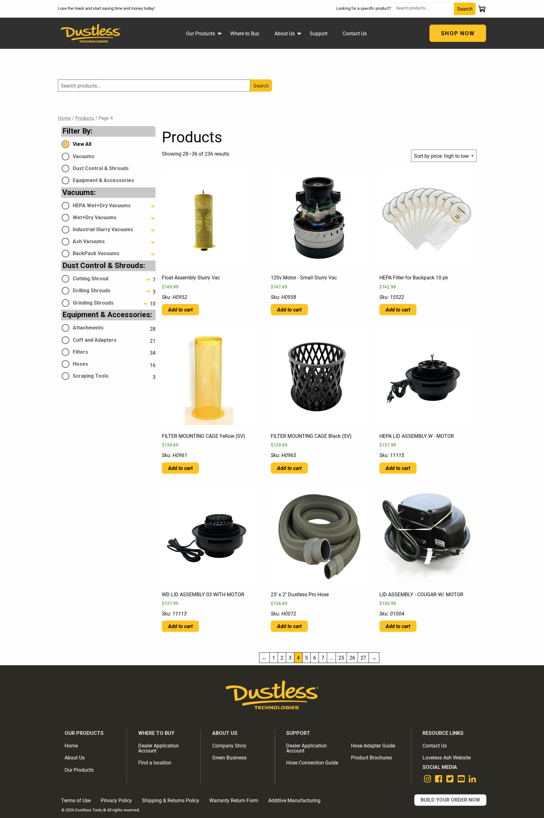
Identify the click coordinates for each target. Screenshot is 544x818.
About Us (75, 757)
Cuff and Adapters (94, 340)
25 (341, 657)
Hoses (80, 364)
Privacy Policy (116, 800)
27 (363, 657)
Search (465, 8)
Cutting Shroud (90, 279)
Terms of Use (76, 800)
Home (64, 118)
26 (352, 657)
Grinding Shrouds (93, 303)
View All (82, 144)
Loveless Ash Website (446, 757)
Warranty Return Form (233, 800)
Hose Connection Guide (312, 762)
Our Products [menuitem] (200, 33)
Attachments (88, 328)
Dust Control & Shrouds (101, 168)
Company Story (229, 745)
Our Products (79, 769)
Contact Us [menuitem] (355, 33)
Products (84, 118)
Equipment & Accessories (103, 180)
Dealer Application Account (158, 748)
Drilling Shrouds (91, 291)
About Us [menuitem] (285, 33)
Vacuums (83, 156)
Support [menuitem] (318, 33)
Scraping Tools (91, 376)
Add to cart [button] (180, 309)
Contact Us (434, 745)
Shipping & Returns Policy (170, 800)
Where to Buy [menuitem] (244, 33)
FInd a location (154, 762)
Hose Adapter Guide (373, 745)
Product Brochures (371, 757)
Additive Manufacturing (294, 800)
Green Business (229, 757)
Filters (80, 352)
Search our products (79, 75)
